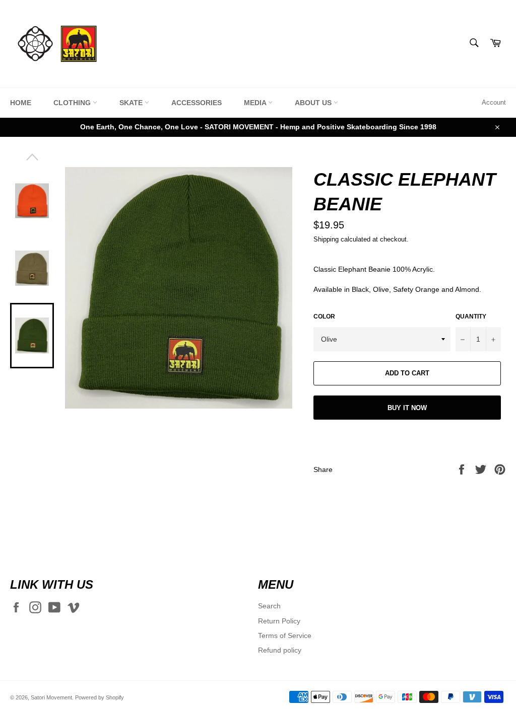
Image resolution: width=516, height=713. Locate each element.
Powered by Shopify (99, 697)
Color (324, 316)
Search (269, 606)
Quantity (471, 316)
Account (494, 102)
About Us (314, 103)
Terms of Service (284, 635)
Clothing (73, 103)
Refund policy (279, 650)
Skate (132, 103)
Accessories (196, 103)
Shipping (326, 239)
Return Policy (279, 621)
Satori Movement (51, 697)
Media (256, 103)
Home (20, 103)
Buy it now (407, 408)
